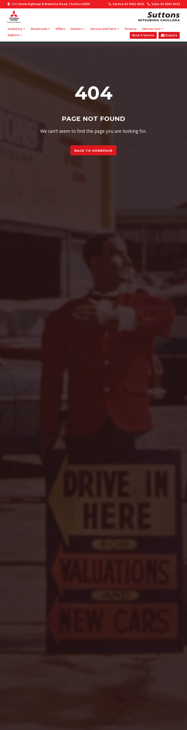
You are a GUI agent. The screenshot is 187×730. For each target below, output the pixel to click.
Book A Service (143, 35)
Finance (131, 29)
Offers (60, 29)
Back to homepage (93, 150)
